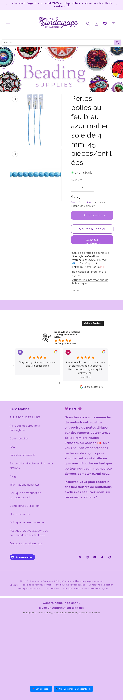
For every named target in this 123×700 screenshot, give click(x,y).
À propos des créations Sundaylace (25, 428)
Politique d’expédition (29, 588)
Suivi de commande (22, 455)
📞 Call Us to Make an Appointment (73, 689)
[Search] (117, 42)
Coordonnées (52, 588)
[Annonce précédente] (6, 4)
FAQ (12, 446)
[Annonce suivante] (116, 4)
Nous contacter (20, 514)
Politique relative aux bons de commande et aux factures (29, 533)
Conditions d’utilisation (101, 585)
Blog (13, 476)
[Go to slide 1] (59, 383)
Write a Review (92, 323)
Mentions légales (99, 588)
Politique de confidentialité (70, 585)
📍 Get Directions (41, 689)
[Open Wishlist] (105, 24)
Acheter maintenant (92, 241)
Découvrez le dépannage (26, 543)
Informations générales (25, 484)
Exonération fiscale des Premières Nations (32, 466)
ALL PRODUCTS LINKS (25, 417)
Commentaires (19, 438)
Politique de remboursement (28, 522)
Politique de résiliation (75, 588)
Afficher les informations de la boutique (90, 281)
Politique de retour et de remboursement (25, 495)
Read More (85, 377)
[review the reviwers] (55, 352)
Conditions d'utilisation (25, 505)
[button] (8, 24)
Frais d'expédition (81, 202)
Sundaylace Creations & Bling (45, 581)
